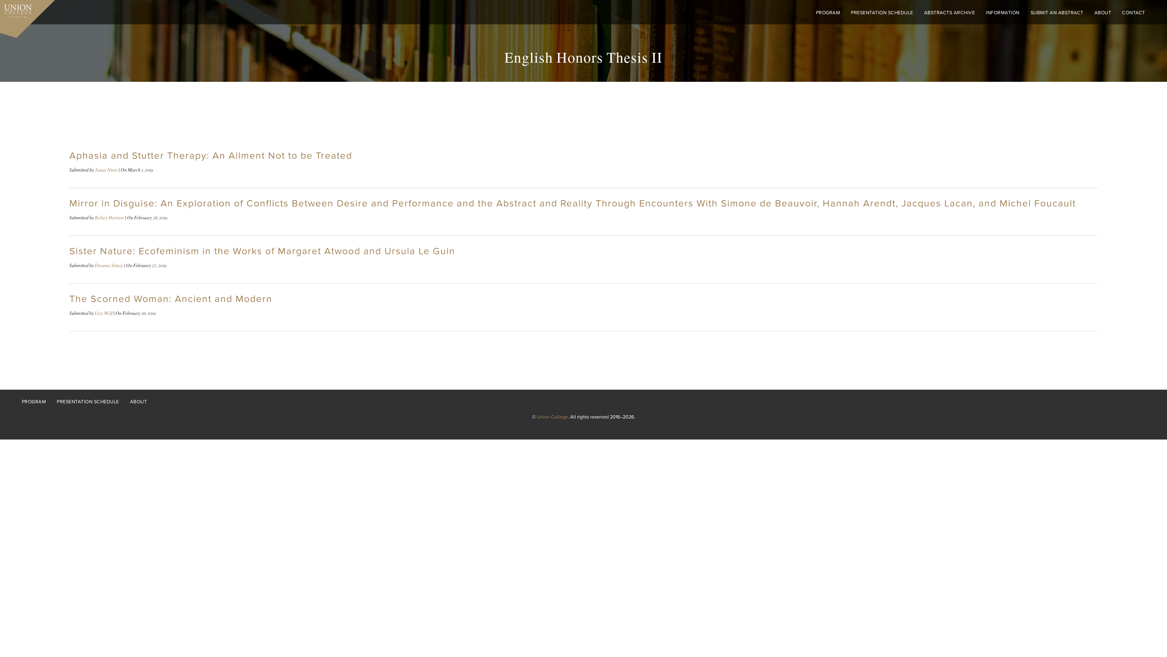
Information (1003, 13)
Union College (552, 417)
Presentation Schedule (882, 13)
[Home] (16, 9)
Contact (1133, 13)
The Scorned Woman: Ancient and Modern (170, 299)
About (1102, 13)
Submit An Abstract (1057, 13)
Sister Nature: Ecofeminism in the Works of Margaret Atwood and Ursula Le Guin (262, 251)
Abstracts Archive (949, 13)
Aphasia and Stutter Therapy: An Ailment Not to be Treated (210, 156)
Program (828, 13)
